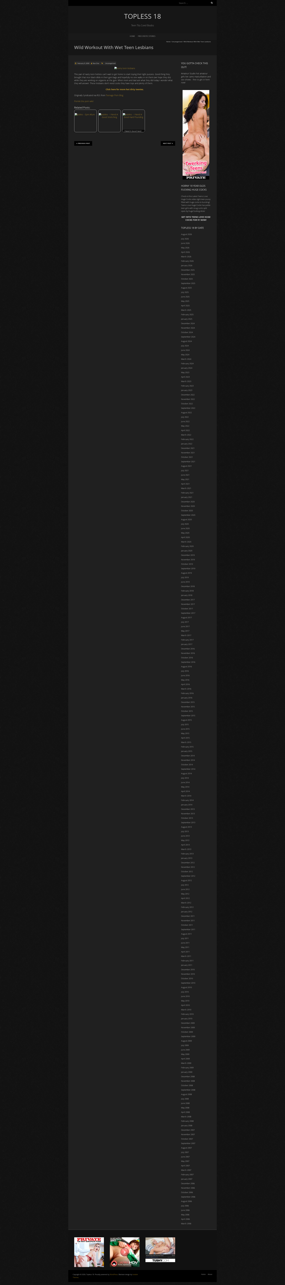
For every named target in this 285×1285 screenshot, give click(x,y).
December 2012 (188, 862)
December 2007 (188, 1130)
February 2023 (187, 385)
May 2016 (185, 680)
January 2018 (186, 595)
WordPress (114, 1274)
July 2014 (185, 778)
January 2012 (186, 911)
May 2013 (185, 840)
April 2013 (185, 844)
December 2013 (188, 809)
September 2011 (188, 929)
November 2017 (188, 604)
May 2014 (185, 786)
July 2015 (185, 724)
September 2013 (188, 822)
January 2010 (186, 1018)
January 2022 (186, 443)
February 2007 (187, 1174)
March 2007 (186, 1170)
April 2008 (185, 1112)
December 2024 (188, 323)
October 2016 (187, 657)
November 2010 (188, 974)
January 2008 (186, 1125)
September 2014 (188, 769)
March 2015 (186, 742)
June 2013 (185, 835)
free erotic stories (146, 36)
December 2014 (188, 755)
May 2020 (185, 532)
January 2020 (186, 550)
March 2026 (186, 256)
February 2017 (187, 639)
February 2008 (187, 1121)
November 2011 (188, 920)
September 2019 (188, 568)
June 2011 (185, 942)
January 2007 (186, 1179)
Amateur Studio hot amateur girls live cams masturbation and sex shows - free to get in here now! (196, 78)
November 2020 (188, 506)
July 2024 (185, 345)
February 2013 (187, 853)
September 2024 (188, 336)
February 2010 (187, 1014)
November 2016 (188, 653)
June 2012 (185, 889)
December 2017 (188, 599)
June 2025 (185, 296)
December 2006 (188, 1183)
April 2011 (185, 951)
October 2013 (187, 818)
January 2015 (186, 751)
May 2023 (185, 372)
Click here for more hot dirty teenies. (125, 89)
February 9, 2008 (83, 63)
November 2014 (188, 760)
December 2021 (188, 448)
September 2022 (188, 408)
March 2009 (186, 1063)
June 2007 (185, 1156)
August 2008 (186, 1094)
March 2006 (186, 1223)
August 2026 (186, 234)
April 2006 (185, 1219)
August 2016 (186, 666)
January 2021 (186, 497)
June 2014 (185, 782)
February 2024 (187, 363)
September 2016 (188, 662)
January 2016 (186, 697)
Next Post (167, 143)
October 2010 (187, 978)
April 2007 (185, 1165)
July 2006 (185, 1205)
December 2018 (188, 586)
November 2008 (188, 1081)
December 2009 (188, 1023)
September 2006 (188, 1196)
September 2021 (188, 461)
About (210, 1274)
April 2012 (185, 898)
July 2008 (185, 1098)
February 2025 (187, 314)
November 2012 (188, 867)
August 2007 (186, 1147)
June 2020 (185, 528)
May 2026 (185, 247)
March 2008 (186, 1116)
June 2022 (185, 421)
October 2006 (187, 1192)
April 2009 (185, 1058)
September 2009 (188, 1036)
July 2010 (185, 991)
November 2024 (188, 327)
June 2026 (185, 243)
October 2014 (187, 764)
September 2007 (188, 1143)
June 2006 (185, 1210)
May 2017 (185, 631)
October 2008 (187, 1085)
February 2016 (187, 693)
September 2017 (188, 613)
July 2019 (185, 577)
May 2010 (185, 1000)
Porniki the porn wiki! (84, 101)
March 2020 (186, 541)
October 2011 (187, 925)
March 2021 (186, 488)
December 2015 (188, 702)
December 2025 (188, 270)
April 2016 (185, 684)
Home (132, 36)
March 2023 (186, 381)
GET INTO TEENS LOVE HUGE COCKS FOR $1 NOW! (195, 218)
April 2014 (185, 791)
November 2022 (188, 399)
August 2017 (186, 617)
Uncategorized (177, 42)
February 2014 (187, 800)
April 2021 (185, 483)
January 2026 (186, 265)
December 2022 (188, 394)
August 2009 (186, 1040)
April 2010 (185, 1005)
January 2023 (186, 390)
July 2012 (185, 885)
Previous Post (84, 143)
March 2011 (186, 956)
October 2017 (187, 608)
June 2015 (185, 729)
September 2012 (188, 876)
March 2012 (186, 902)
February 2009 (187, 1067)
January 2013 (186, 858)
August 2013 (186, 827)
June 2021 (185, 475)
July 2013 (185, 831)
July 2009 (185, 1045)
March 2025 (186, 310)
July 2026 (185, 238)
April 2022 (185, 430)
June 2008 (185, 1103)
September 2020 (188, 515)
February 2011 (187, 960)
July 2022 (185, 417)
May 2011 (185, 947)
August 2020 (186, 519)
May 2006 (185, 1214)
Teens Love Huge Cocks (191, 205)
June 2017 (185, 626)
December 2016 (188, 648)
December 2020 (188, 501)
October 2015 (187, 711)
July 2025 (185, 292)
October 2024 (187, 332)
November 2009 (188, 1027)
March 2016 (186, 688)
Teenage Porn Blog (114, 95)
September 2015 (188, 715)
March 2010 (186, 1009)
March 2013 (186, 849)
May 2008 (185, 1107)
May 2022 (185, 426)
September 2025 (188, 283)
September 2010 (188, 983)
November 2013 (188, 813)
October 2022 (187, 403)
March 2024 (186, 359)
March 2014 (186, 795)
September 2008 (188, 1089)
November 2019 (188, 559)
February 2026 (187, 261)
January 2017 (186, 644)
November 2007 (188, 1134)
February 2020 (187, 546)
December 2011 (188, 916)
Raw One (96, 63)
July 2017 (185, 622)
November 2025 (188, 274)
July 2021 (185, 470)
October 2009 (187, 1032)
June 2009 (185, 1049)
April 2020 (185, 537)
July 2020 (185, 524)
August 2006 (186, 1201)
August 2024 (186, 341)
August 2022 (186, 412)
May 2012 (185, 893)
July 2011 (185, 938)
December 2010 (188, 969)
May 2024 (185, 354)
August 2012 (186, 880)
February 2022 (187, 439)
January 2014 (186, 804)
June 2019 (185, 581)
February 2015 (187, 746)
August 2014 (186, 773)
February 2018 (187, 590)
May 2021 (185, 479)
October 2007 (187, 1139)
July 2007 (185, 1152)
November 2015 (188, 706)
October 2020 (187, 510)
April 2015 (185, 737)
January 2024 (186, 368)
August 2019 (186, 573)
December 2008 (188, 1076)
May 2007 (185, 1161)
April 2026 (185, 252)
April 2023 (185, 377)
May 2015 (185, 733)
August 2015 (186, 720)
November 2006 (188, 1188)
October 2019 (187, 564)
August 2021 (186, 466)
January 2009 (186, 1072)
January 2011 (186, 965)
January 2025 (186, 319)
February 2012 (187, 907)
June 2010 (185, 996)
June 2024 (185, 350)
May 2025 (185, 301)
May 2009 (185, 1054)
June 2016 (185, 675)
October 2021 (187, 457)
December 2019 (188, 555)
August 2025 (186, 287)
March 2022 (186, 434)
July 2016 (185, 671)
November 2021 (188, 452)
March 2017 (186, 635)
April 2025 (185, 305)
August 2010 (186, 987)
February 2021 (187, 492)
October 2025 (187, 278)
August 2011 (186, 934)
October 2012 (187, 871)
